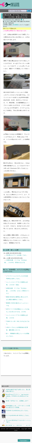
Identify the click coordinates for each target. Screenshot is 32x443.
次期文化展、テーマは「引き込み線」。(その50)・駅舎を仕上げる (15, 16)
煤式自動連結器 (16, 4)
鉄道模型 (16, 24)
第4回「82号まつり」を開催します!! (17, 401)
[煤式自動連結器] (16, 4)
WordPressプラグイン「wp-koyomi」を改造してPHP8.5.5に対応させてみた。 (18, 396)
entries (3, 428)
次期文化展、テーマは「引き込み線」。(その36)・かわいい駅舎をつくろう (18, 291)
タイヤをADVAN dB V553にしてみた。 (18, 415)
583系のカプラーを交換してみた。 (17, 255)
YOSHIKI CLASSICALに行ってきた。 (18, 410)
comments (12, 428)
